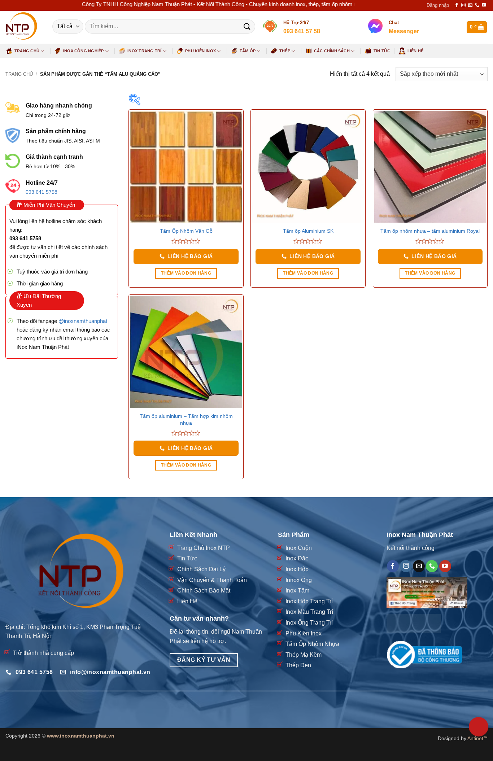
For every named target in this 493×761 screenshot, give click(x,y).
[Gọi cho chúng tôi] (477, 5)
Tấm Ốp (248, 51)
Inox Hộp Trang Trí (309, 601)
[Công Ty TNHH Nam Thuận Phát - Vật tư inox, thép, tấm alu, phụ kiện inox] (23, 27)
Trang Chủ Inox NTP (203, 548)
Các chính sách (332, 51)
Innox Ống (298, 580)
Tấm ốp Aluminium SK (308, 231)
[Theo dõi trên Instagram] (463, 5)
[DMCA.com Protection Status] (414, 623)
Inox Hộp (297, 569)
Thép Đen (298, 665)
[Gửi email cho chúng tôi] (470, 5)
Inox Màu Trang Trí (309, 612)
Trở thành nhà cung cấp (43, 653)
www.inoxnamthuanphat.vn (80, 736)
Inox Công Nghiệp (83, 51)
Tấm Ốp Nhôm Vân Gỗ (186, 231)
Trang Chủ (26, 51)
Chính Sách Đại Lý (201, 569)
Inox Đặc (296, 558)
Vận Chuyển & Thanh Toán (212, 580)
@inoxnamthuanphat (82, 321)
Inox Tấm (297, 590)
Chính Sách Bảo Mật (203, 590)
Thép (284, 51)
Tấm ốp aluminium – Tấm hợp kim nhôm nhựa (186, 419)
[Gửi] (247, 26)
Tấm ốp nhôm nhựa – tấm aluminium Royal (430, 231)
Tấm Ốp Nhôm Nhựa (312, 644)
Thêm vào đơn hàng (186, 273)
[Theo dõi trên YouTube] (484, 5)
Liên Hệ (415, 51)
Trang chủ (19, 74)
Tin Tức (382, 51)
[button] (438, 5)
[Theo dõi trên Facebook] (456, 5)
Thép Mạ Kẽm (303, 655)
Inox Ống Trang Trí (309, 623)
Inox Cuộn (298, 548)
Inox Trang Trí (144, 51)
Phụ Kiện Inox (200, 51)
